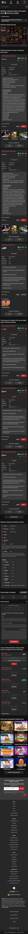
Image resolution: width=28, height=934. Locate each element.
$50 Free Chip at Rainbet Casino (9, 452)
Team (14, 808)
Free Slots (14, 857)
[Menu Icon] (26, 7)
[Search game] (2, 6)
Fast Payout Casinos (14, 842)
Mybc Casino (4, 653)
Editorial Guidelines (14, 815)
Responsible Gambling (14, 871)
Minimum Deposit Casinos (14, 844)
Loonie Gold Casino (6, 702)
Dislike (19, 146)
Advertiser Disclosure (14, 918)
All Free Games (14, 866)
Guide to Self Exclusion (14, 878)
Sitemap (14, 921)
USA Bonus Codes (14, 830)
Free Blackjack (14, 859)
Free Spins (14, 823)
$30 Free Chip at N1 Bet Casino (8, 326)
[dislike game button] (19, 608)
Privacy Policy (14, 793)
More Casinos (5, 713)
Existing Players (14, 825)
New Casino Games (14, 854)
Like (9, 146)
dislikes (6, 45)
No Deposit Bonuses (14, 820)
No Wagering (14, 827)
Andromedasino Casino (7, 668)
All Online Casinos (14, 849)
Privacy (14, 810)
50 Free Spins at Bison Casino (8, 245)
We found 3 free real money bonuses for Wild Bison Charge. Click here (11, 20)
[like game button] (9, 608)
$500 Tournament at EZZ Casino (9, 151)
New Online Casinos (14, 837)
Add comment (23, 592)
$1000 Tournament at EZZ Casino (9, 56)
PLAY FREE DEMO (15, 35)
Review (17, 126)
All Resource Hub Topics (14, 883)
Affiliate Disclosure (5, 16)
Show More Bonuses (14, 516)
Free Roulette (14, 861)
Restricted (23, 294)
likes (3, 45)
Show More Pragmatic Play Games (14, 772)
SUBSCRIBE (21, 788)
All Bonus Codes (14, 832)
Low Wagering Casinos (14, 840)
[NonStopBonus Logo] (4, 2)
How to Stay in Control (14, 876)
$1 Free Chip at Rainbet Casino (8, 388)
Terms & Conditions (19, 792)
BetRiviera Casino (5, 679)
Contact (14, 806)
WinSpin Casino (5, 690)
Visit (23, 126)
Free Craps (14, 863)
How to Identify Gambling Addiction (14, 880)
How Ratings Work (14, 914)
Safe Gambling (14, 873)
